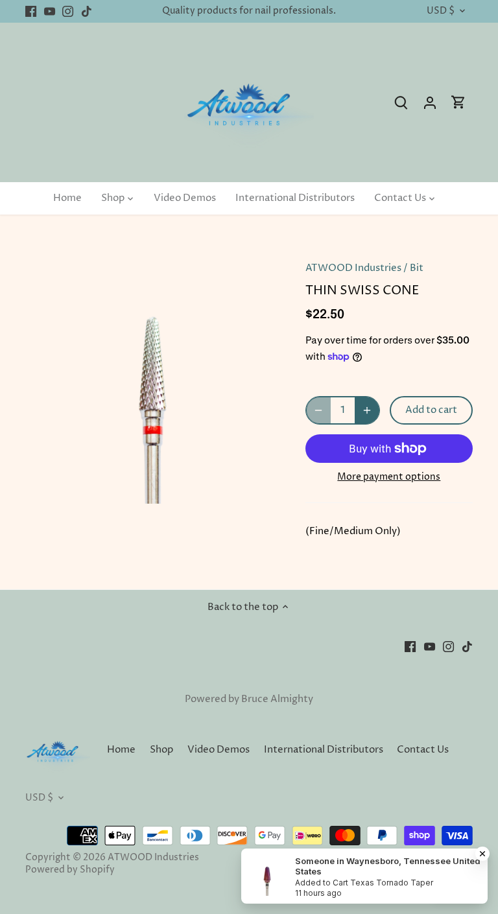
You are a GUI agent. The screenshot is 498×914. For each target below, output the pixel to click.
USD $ (441, 11)
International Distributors (323, 749)
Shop (161, 749)
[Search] (401, 103)
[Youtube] (49, 11)
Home (121, 749)
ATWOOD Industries (353, 268)
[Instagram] (67, 11)
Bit (416, 268)
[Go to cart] (458, 103)
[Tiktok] (86, 11)
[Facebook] (30, 11)
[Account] (430, 103)
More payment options (388, 477)
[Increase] (367, 410)
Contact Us (423, 749)
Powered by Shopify (70, 870)
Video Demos (218, 749)
